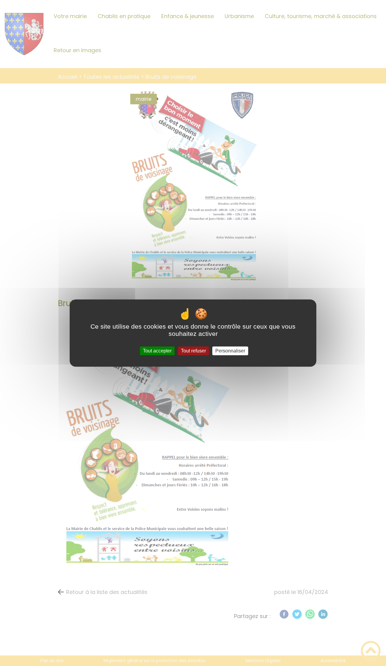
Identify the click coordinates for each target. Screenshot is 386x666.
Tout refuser (193, 350)
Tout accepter (157, 350)
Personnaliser (230, 350)
